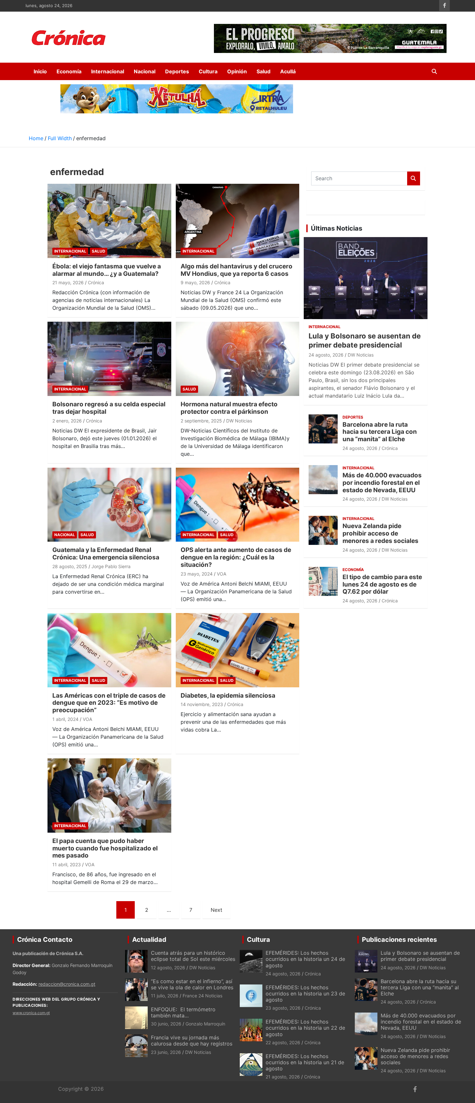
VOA (221, 574)
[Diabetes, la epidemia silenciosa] (237, 650)
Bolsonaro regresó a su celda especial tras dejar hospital (108, 408)
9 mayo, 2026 (195, 282)
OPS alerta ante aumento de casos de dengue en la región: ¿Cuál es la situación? (236, 557)
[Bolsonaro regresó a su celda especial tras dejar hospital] (109, 359)
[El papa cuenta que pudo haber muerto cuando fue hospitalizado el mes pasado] (109, 795)
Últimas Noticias (336, 228)
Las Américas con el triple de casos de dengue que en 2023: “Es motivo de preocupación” (108, 703)
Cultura (208, 71)
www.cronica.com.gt (31, 1012)
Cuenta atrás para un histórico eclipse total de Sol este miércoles (193, 956)
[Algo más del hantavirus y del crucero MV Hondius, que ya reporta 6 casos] (237, 220)
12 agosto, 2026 (168, 967)
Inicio (40, 71)
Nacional (144, 71)
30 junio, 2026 (166, 1023)
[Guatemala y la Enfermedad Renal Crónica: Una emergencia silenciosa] (109, 504)
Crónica (96, 282)
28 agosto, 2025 (69, 566)
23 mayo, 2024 (197, 574)
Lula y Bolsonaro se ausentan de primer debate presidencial (420, 956)
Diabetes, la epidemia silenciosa (228, 695)
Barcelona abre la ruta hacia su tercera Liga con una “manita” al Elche (380, 432)
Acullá (288, 71)
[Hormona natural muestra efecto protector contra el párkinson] (237, 359)
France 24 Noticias (202, 995)
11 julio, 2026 (164, 995)
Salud (263, 71)
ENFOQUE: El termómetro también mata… (183, 1012)
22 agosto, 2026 (283, 1042)
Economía (69, 71)
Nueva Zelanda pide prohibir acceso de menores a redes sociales (380, 533)
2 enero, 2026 (67, 420)
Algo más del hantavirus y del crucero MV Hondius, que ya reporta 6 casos (236, 270)
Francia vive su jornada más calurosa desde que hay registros (191, 1040)
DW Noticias (239, 420)
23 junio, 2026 (166, 1052)
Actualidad (149, 939)
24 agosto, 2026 (326, 355)
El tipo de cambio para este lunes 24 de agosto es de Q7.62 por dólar (382, 584)
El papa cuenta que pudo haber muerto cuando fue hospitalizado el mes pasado (105, 848)
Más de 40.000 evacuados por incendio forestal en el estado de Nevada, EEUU (382, 483)
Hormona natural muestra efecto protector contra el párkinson (229, 408)
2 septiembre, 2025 (201, 420)
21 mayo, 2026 (68, 282)
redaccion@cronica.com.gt (66, 984)
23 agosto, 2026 (283, 1008)
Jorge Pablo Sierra (111, 566)
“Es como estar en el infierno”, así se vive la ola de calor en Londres (192, 984)
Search (413, 178)
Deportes (177, 71)
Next (216, 910)
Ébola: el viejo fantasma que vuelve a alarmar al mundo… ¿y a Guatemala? (106, 270)
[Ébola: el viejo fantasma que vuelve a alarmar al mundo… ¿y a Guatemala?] (109, 220)
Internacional (107, 71)
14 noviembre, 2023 (202, 704)
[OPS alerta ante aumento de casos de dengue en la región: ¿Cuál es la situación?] (237, 504)
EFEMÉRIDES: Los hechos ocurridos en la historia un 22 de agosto (305, 1027)
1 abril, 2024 (65, 719)
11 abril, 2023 (66, 864)
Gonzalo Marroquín (205, 1023)
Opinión (237, 71)
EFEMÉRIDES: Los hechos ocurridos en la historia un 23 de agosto (305, 993)
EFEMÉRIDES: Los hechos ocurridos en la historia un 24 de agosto (305, 959)
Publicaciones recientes (399, 939)
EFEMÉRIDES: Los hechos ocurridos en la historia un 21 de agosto (305, 1062)
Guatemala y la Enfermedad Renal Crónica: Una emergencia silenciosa (105, 553)
